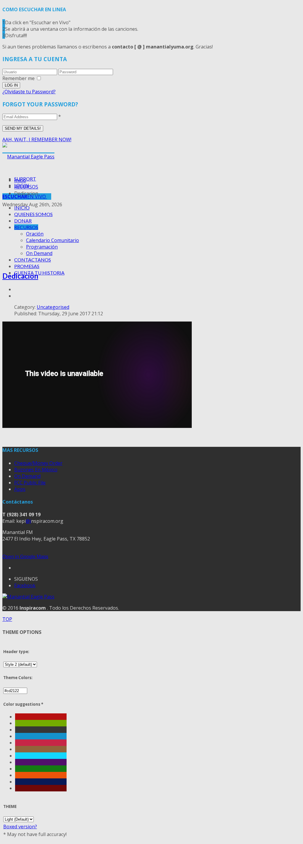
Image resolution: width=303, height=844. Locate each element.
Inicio (20, 180)
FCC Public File (30, 482)
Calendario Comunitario (52, 240)
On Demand (39, 253)
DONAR (23, 220)
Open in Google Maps (25, 556)
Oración (34, 234)
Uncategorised (53, 307)
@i (28, 521)
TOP (7, 619)
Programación (42, 247)
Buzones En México (35, 469)
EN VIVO (24, 196)
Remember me (18, 78)
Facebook (25, 585)
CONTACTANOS (32, 259)
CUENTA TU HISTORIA (39, 272)
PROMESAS (26, 266)
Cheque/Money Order (38, 463)
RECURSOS (26, 227)
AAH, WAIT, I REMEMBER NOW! (36, 139)
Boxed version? (20, 826)
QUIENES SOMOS (33, 214)
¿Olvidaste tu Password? (29, 91)
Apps (19, 489)
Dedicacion (20, 276)
